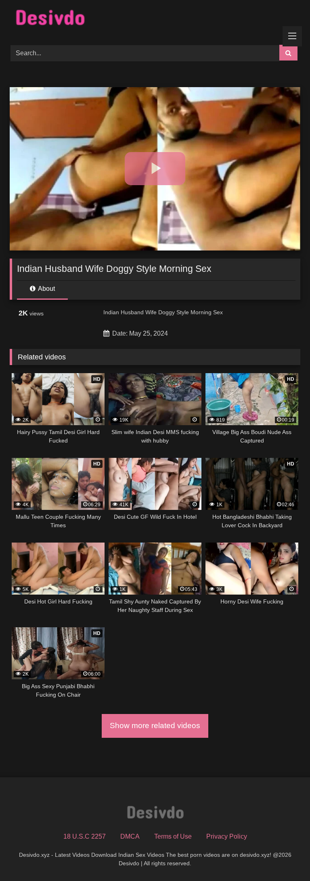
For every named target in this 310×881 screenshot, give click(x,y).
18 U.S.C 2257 (84, 836)
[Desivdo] (155, 19)
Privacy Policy (226, 836)
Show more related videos (155, 725)
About (46, 288)
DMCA (130, 836)
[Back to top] (285, 857)
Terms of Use (173, 836)
